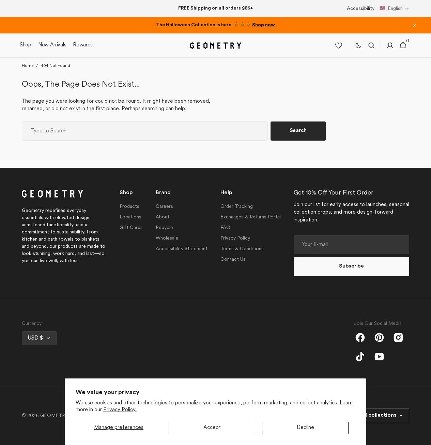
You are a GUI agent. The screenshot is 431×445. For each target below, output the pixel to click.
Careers (164, 206)
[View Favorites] (338, 45)
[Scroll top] (422, 436)
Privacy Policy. (120, 410)
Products (129, 206)
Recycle (164, 227)
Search (298, 130)
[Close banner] (414, 25)
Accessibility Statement (181, 249)
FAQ (225, 227)
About (162, 217)
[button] (394, 8)
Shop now (263, 25)
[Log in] (390, 45)
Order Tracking (236, 206)
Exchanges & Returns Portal (250, 217)
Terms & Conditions (242, 249)
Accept (212, 427)
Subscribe (351, 266)
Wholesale (167, 238)
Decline (305, 427)
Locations (130, 217)
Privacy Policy (235, 238)
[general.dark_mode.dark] (358, 45)
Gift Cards (131, 227)
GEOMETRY (54, 415)
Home (27, 66)
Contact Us (233, 259)
